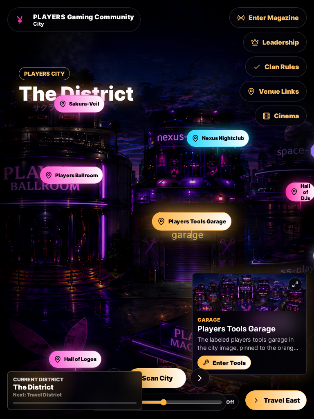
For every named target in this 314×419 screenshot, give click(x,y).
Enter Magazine (274, 18)
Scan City (157, 378)
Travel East (282, 400)
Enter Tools (229, 362)
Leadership (280, 42)
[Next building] (200, 378)
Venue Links (279, 91)
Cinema (286, 116)
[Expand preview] (295, 284)
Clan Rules (282, 67)
